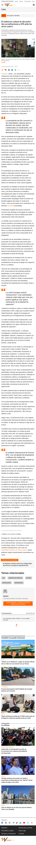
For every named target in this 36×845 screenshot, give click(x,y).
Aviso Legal (22, 830)
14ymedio (4, 827)
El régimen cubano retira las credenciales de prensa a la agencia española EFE (17, 564)
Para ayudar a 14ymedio (13, 15)
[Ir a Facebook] (2, 823)
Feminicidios (27, 1)
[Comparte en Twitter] (12, 70)
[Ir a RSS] (32, 823)
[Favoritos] (2, 70)
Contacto (21, 833)
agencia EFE (6, 582)
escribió (10, 206)
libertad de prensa (15, 578)
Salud (16, 1)
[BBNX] (8, 839)
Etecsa (21, 1)
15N (3, 578)
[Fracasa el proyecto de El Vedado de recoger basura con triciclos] (18, 676)
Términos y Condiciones (8, 833)
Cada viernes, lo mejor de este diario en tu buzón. (18, 603)
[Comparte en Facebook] (9, 70)
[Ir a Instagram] (10, 823)
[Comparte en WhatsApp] (15, 70)
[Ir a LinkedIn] (21, 823)
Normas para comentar (25, 827)
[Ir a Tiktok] (17, 823)
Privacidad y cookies (7, 830)
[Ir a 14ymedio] (9, 5)
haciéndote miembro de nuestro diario (14, 550)
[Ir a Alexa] (28, 823)
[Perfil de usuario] (34, 5)
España (28, 578)
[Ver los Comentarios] (5, 70)
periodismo (19, 582)
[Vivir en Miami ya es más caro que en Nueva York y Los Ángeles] (18, 794)
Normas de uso (30, 613)
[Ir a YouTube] (24, 823)
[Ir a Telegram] (13, 823)
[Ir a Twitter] (6, 823)
